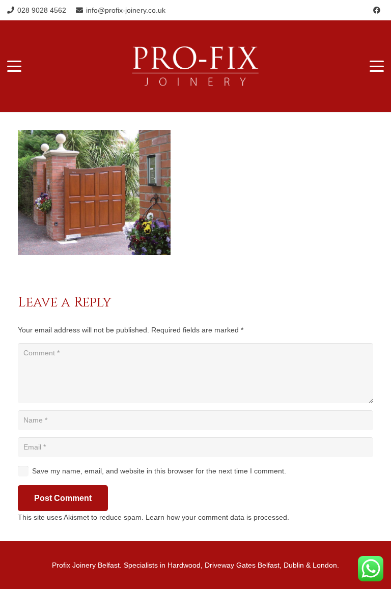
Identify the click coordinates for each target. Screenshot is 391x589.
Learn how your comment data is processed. (217, 517)
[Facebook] (377, 10)
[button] (14, 66)
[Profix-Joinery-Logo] (196, 66)
